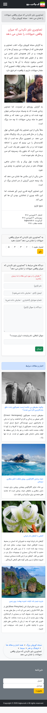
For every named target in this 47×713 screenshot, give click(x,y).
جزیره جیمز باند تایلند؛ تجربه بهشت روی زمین (26, 601)
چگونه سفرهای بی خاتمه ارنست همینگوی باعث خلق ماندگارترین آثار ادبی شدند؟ (24, 408)
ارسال (39, 349)
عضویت (39, 690)
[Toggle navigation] (5, 4)
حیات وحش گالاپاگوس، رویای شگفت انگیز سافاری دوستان (25, 480)
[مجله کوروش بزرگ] (35, 4)
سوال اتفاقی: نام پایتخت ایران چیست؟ (26, 335)
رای (40, 251)
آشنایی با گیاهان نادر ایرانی (33, 536)
